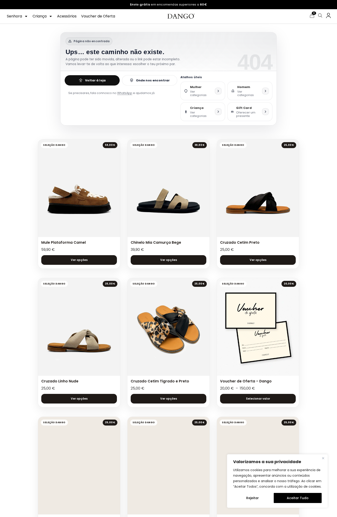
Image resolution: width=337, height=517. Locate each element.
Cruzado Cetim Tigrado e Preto (160, 381)
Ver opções (79, 260)
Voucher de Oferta (98, 16)
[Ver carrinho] (312, 15)
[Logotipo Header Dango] (181, 16)
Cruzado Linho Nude (59, 381)
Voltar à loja (95, 80)
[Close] (323, 458)
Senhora (14, 16)
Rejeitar (252, 498)
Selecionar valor (258, 399)
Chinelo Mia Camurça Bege (156, 242)
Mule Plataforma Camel (63, 242)
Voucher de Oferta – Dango (246, 381)
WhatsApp (124, 93)
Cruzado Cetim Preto (240, 242)
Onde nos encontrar (153, 80)
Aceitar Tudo (298, 498)
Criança (40, 16)
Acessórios (67, 16)
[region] (277, 481)
